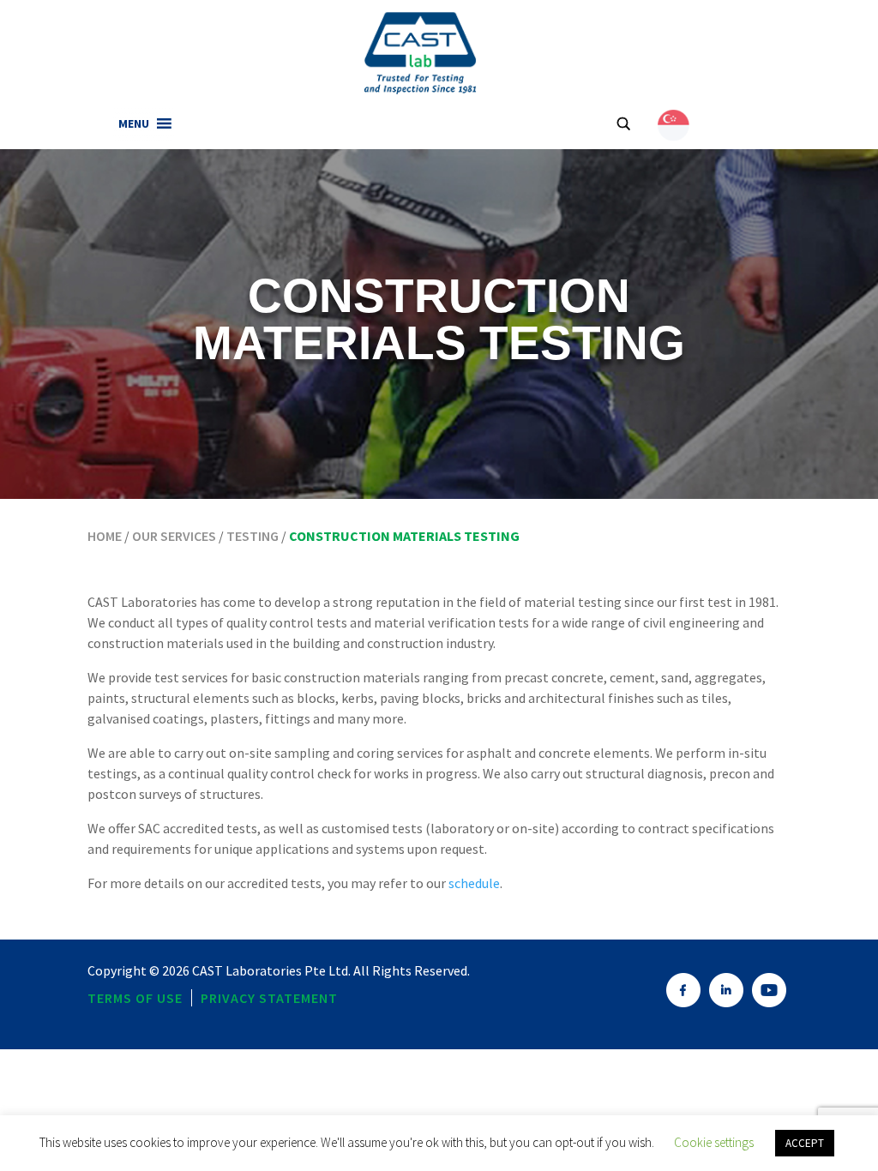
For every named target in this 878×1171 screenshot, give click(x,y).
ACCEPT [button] (804, 1143)
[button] (133, 123)
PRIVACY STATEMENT (269, 997)
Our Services (174, 535)
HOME (104, 535)
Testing (252, 535)
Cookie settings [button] (714, 1142)
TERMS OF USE (135, 997)
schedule (474, 883)
